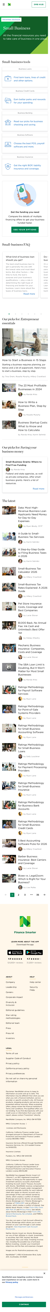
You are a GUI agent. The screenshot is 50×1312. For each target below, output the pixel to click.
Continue (24, 1304)
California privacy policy (17, 1068)
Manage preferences (24, 1297)
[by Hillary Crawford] (20, 577)
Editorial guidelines (15, 1010)
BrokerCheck (11, 1216)
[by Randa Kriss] (20, 394)
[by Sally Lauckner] (20, 756)
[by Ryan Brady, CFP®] (20, 526)
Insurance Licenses (13, 1152)
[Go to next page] (44, 895)
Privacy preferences (15, 1073)
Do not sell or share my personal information (21, 1080)
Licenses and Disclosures (16, 1128)
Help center (35, 982)
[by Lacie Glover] (20, 615)
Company (10, 982)
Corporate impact (14, 997)
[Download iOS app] (15, 953)
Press (8, 1028)
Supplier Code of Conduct (18, 1058)
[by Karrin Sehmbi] (20, 542)
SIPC (23, 1203)
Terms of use (12, 1053)
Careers (9, 992)
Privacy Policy (25, 1210)
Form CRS (33, 1207)
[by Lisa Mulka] (20, 887)
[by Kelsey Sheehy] (20, 638)
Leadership (11, 987)
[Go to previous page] (6, 895)
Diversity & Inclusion (11, 1003)
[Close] (44, 1273)
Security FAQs (34, 988)
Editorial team (12, 1023)
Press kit (10, 1033)
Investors (10, 1038)
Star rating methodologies (13, 1016)
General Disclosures (13, 1214)
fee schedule (27, 1214)
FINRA (17, 1203)
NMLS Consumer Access (15, 1124)
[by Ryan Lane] (20, 699)
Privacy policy (12, 1063)
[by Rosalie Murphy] (20, 415)
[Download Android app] (34, 953)
